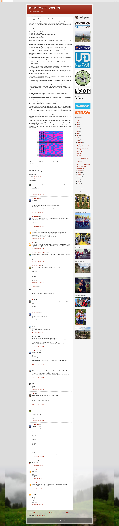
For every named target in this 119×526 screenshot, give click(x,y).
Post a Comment (34, 507)
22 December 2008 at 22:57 (38, 465)
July (79, 177)
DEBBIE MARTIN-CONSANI (45, 8)
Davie (33, 230)
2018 (78, 122)
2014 (78, 129)
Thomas (33, 325)
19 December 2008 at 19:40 (38, 346)
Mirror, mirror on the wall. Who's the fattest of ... (82, 158)
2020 (78, 119)
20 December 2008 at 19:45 (38, 456)
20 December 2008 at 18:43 (38, 420)
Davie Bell (34, 460)
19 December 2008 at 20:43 (38, 364)
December (80, 142)
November (80, 170)
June (79, 179)
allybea (33, 393)
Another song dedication (82, 162)
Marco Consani (35, 183)
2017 (78, 124)
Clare (33, 299)
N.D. (33, 368)
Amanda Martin (35, 469)
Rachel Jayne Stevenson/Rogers (39, 252)
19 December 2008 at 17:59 (38, 320)
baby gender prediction (37, 178)
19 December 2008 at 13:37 (38, 212)
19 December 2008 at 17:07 (38, 295)
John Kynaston (35, 198)
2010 (78, 137)
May (79, 181)
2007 (78, 191)
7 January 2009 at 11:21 (37, 478)
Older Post (69, 512)
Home (50, 512)
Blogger (67, 520)
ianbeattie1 (34, 286)
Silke (33, 409)
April (79, 183)
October (79, 172)
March (79, 185)
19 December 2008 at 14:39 (38, 248)
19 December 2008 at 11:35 (38, 194)
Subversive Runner (36, 265)
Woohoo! (79, 155)
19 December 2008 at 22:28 (38, 377)
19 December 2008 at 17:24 (38, 307)
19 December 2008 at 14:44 (38, 261)
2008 (78, 140)
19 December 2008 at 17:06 (38, 282)
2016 (78, 126)
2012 (78, 133)
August (79, 176)
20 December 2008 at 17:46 (38, 404)
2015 (78, 128)
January (79, 188)
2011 (78, 135)
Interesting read (80, 168)
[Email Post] (45, 176)
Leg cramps (80, 153)
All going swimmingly (81, 166)
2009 (78, 138)
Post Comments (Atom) (40, 515)
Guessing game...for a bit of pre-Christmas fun (83, 149)
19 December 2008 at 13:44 (38, 226)
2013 (78, 131)
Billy (33, 381)
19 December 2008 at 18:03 (38, 332)
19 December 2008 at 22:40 (38, 389)
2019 (78, 120)
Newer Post (32, 512)
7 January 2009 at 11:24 (37, 488)
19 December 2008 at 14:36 (38, 238)
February (80, 187)
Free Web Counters (79, 99)
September (80, 174)
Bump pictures (80, 144)
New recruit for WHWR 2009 (83, 164)
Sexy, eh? (79, 151)
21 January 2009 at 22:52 (37, 504)
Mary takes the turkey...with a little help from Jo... (83, 146)
